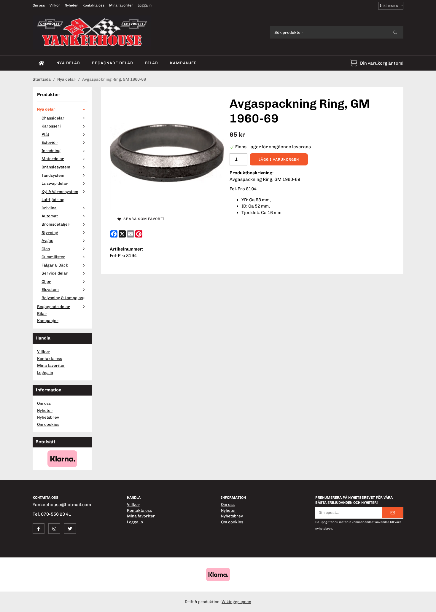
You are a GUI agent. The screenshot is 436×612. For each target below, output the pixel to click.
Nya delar (68, 62)
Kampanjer (183, 62)
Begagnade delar (112, 62)
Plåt (45, 134)
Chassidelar (53, 118)
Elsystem (50, 289)
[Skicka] (392, 513)
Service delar (55, 273)
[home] (41, 63)
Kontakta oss (93, 5)
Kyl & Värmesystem (60, 191)
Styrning (50, 232)
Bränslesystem (56, 167)
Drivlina (49, 207)
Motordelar (53, 158)
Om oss (39, 5)
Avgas (47, 240)
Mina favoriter (121, 5)
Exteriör (50, 142)
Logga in (145, 5)
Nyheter (71, 5)
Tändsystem (53, 175)
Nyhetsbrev (48, 417)
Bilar (151, 62)
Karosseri (51, 126)
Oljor (46, 281)
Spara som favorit (143, 219)
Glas (46, 248)
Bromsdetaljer (56, 224)
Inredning (51, 150)
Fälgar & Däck (55, 265)
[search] (395, 32)
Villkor (55, 5)
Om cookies (48, 424)
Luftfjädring (53, 199)
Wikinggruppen (236, 601)
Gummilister (53, 256)
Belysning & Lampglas (62, 297)
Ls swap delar (55, 183)
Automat (50, 215)
